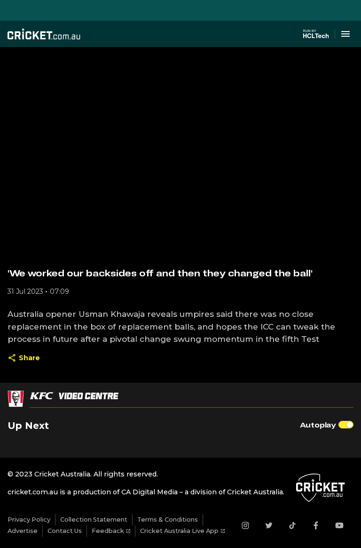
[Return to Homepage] (44, 34)
